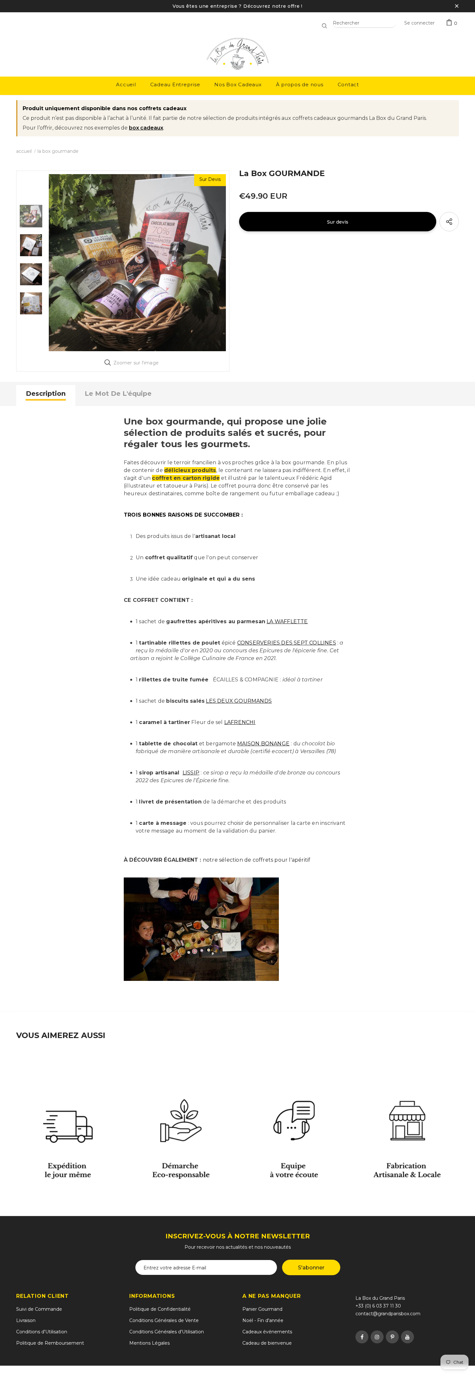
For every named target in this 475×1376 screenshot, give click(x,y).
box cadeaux (146, 128)
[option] (137, 262)
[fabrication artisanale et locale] (407, 1121)
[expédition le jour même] (68, 1121)
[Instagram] (377, 1336)
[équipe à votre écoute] (294, 1121)
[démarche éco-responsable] (181, 1121)
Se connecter (419, 23)
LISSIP (191, 773)
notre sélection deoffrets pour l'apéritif (257, 860)
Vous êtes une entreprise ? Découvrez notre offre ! (237, 6)
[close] (456, 6)
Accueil (24, 151)
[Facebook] (361, 1336)
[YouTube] (407, 1336)
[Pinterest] (392, 1336)
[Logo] (237, 54)
